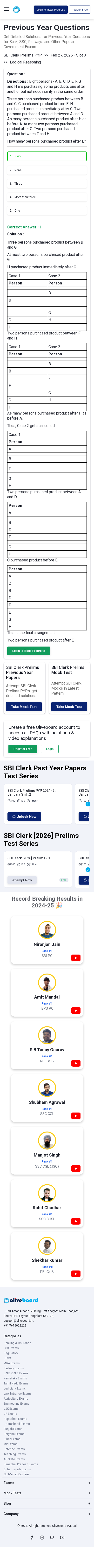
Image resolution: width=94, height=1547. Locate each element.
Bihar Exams (12, 1439)
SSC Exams (11, 1348)
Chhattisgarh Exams (17, 1469)
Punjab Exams (13, 1429)
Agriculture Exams (16, 1398)
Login (50, 749)
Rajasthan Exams (15, 1419)
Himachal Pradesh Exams (21, 1464)
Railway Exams (14, 1368)
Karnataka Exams (15, 1378)
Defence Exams (14, 1449)
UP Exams (10, 1413)
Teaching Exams (15, 1454)
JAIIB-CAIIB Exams (16, 1373)
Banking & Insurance (17, 1343)
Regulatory (11, 1353)
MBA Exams (12, 1363)
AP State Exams (14, 1459)
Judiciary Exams (15, 1388)
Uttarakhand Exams (17, 1424)
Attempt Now (22, 880)
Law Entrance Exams (18, 1393)
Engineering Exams (16, 1403)
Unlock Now (26, 816)
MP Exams (11, 1444)
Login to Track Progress (51, 9)
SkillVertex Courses (17, 1474)
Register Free (80, 9)
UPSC (7, 1358)
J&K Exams (11, 1408)
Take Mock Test (24, 707)
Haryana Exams (14, 1434)
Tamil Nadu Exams (16, 1383)
